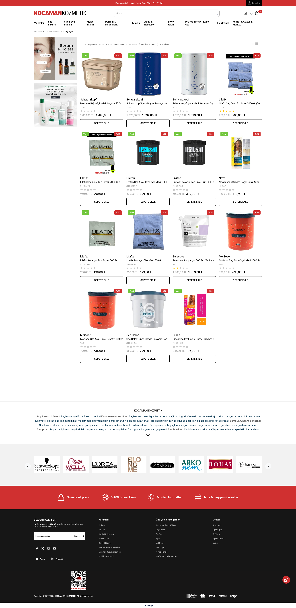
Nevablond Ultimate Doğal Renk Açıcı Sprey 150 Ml (240, 182)
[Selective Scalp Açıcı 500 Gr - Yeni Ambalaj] (194, 231)
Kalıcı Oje (160, 547)
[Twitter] (43, 548)
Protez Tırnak (161, 552)
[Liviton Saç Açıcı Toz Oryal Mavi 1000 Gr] (148, 152)
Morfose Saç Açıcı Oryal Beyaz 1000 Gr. (101, 339)
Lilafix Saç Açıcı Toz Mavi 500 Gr (144, 260)
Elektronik (160, 543)
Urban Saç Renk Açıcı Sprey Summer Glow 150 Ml (194, 339)
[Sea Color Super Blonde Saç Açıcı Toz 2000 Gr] (148, 309)
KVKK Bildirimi (105, 543)
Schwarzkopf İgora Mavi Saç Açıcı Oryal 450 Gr (194, 103)
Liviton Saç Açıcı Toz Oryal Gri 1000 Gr (193, 182)
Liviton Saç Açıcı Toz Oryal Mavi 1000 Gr (148, 182)
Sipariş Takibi (218, 539)
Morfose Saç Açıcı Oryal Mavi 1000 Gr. (239, 260)
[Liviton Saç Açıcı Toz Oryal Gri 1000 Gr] (194, 152)
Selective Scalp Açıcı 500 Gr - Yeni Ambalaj (194, 260)
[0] (251, 13)
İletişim (102, 525)
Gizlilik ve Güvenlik (106, 556)
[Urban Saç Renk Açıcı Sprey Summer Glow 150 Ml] (194, 309)
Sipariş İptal (217, 530)
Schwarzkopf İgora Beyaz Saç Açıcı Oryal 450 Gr (148, 103)
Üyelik (215, 543)
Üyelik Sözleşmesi (106, 534)
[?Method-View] (211, 596)
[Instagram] (48, 548)
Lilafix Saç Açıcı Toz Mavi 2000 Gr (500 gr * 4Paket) (240, 103)
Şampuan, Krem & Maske (166, 525)
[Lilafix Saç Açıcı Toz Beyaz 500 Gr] (101, 231)
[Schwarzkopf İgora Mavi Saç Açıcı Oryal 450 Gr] (194, 74)
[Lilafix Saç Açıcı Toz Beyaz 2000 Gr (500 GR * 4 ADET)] (101, 152)
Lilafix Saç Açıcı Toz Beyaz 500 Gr (98, 260)
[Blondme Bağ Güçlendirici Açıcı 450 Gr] (101, 74)
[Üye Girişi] (246, 13)
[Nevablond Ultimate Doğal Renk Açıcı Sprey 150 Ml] (240, 152)
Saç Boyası (160, 530)
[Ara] (216, 13)
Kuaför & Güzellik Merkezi (166, 556)
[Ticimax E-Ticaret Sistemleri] (148, 605)
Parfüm (159, 534)
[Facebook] (37, 548)
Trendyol (256, 3)
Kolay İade (217, 525)
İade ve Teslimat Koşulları (109, 547)
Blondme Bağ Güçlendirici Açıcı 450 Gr (100, 103)
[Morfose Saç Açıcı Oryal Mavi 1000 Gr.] (240, 231)
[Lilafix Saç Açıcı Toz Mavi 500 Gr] (148, 231)
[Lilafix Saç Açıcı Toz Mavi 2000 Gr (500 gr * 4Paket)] (240, 74)
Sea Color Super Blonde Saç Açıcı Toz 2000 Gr (148, 339)
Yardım (102, 530)
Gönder (77, 536)
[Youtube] (54, 548)
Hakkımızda (104, 539)
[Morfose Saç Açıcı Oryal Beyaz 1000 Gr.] (101, 309)
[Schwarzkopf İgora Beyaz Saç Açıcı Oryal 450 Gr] (148, 74)
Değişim (216, 534)
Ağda (158, 539)
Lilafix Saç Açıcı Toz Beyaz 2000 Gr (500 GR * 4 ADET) (101, 182)
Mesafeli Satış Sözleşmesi (110, 552)
